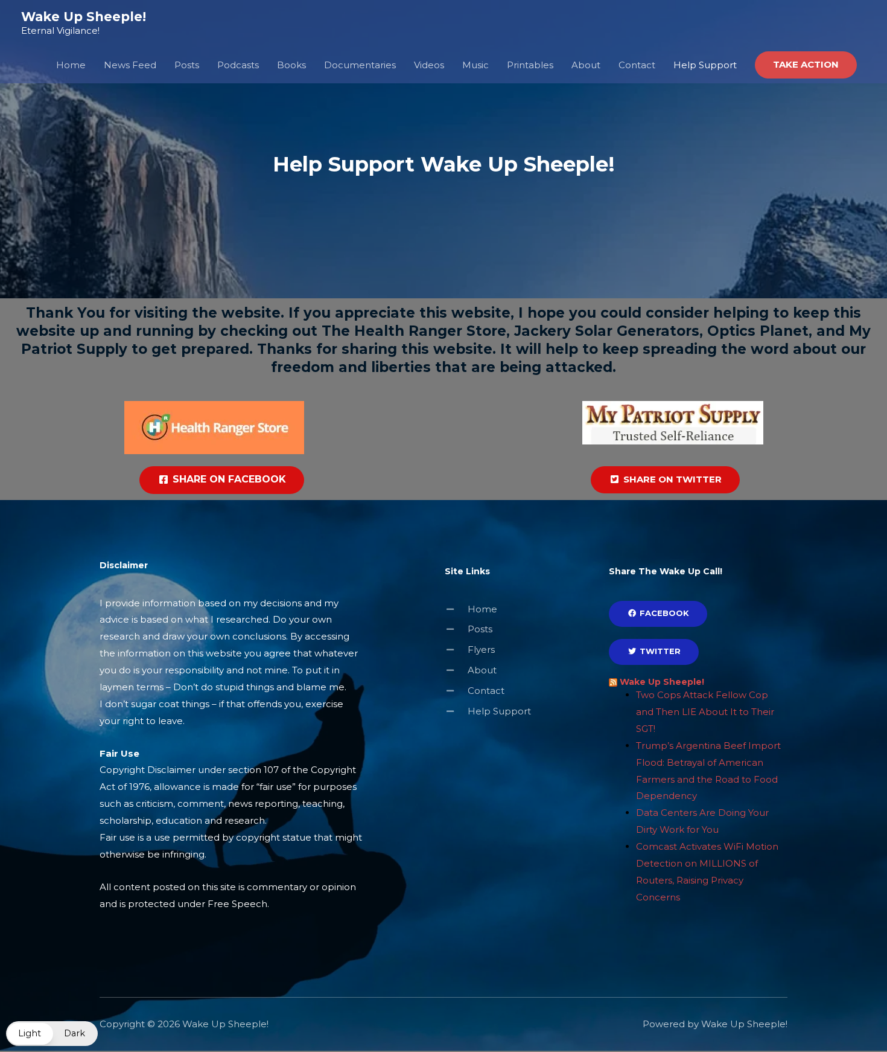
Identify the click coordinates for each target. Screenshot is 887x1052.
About (585, 65)
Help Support (705, 65)
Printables (530, 65)
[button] (806, 65)
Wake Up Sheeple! (83, 16)
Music (475, 65)
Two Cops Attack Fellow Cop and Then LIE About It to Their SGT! (705, 711)
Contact (636, 65)
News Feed (130, 65)
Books (291, 65)
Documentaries (360, 65)
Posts (186, 65)
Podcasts (238, 65)
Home (71, 65)
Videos (429, 65)
